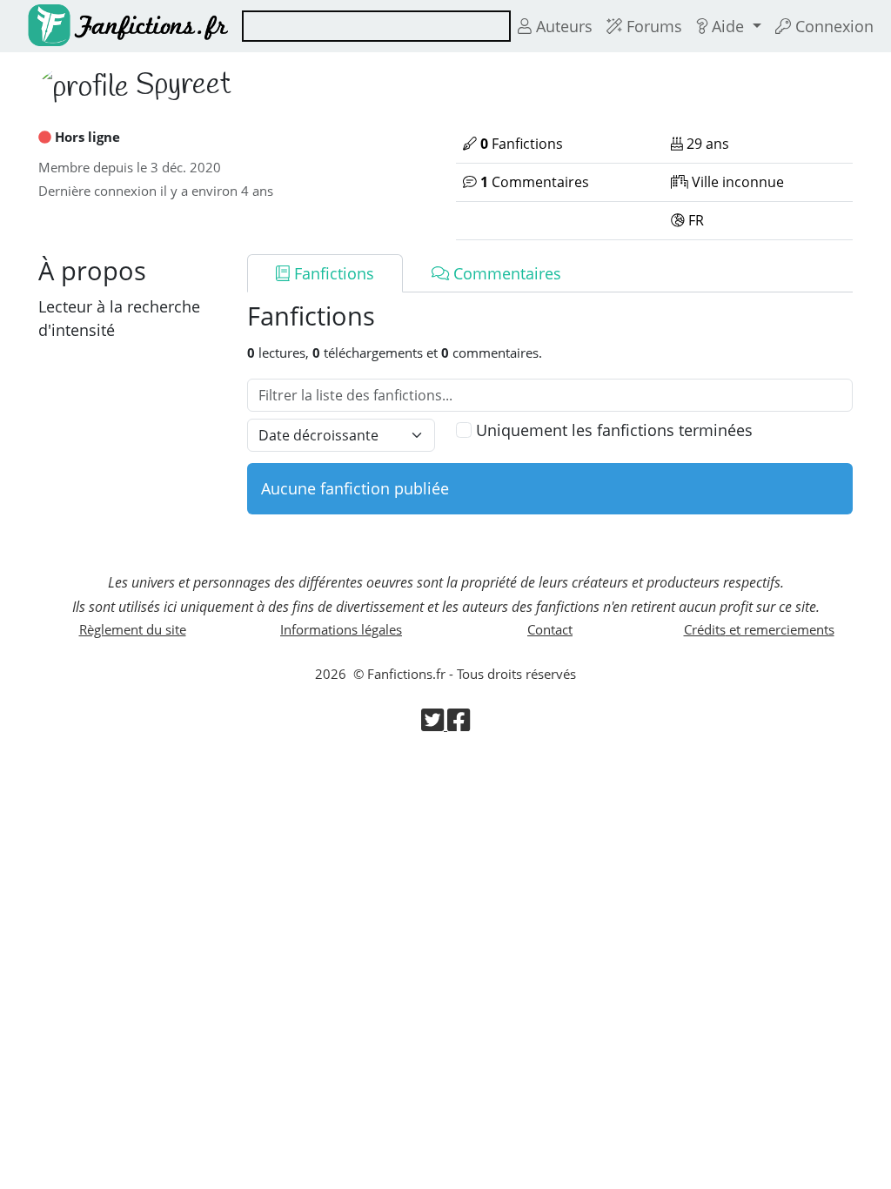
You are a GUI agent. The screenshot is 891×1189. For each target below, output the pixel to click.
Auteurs (562, 26)
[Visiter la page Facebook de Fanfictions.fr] (458, 725)
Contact (550, 629)
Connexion (832, 26)
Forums (652, 26)
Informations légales (341, 629)
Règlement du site (132, 629)
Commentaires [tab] (505, 273)
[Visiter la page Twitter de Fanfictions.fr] (434, 725)
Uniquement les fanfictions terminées (614, 430)
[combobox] (376, 26)
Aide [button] (727, 26)
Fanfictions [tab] (332, 273)
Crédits (759, 629)
